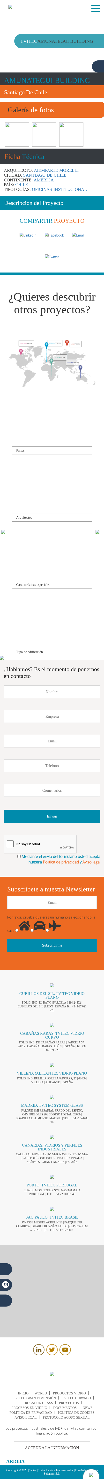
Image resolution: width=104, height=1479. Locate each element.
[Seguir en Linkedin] (39, 1353)
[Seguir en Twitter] (52, 1353)
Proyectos (69, 1403)
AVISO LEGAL (26, 1417)
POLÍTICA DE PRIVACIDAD (30, 1412)
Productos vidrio (69, 1393)
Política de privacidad (61, 862)
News (87, 1408)
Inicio (23, 1393)
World (41, 1393)
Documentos (65, 1408)
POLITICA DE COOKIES (76, 1412)
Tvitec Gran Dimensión (34, 1398)
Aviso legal (91, 862)
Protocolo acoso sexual (66, 1417)
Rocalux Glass (39, 1403)
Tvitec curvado (76, 1398)
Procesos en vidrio (29, 1408)
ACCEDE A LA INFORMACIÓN (52, 1448)
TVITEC (26, 346)
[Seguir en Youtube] (65, 1353)
